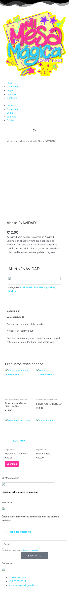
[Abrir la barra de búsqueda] (34, 131)
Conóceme (13, 86)
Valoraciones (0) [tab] (16, 317)
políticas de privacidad (29, 550)
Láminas (11, 94)
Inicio (10, 83)
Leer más (12, 463)
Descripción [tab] (13, 311)
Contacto (12, 98)
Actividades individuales (31, 287)
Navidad (31, 141)
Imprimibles (19, 141)
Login (10, 90)
